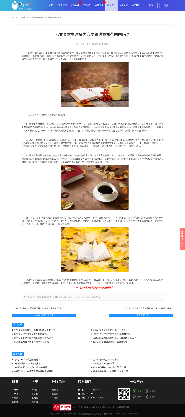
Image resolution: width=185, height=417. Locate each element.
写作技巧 (55, 398)
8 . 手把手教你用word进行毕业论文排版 (109, 371)
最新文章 (35, 398)
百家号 (152, 397)
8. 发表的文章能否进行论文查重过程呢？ (110, 342)
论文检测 (15, 390)
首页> (14, 18)
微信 (139, 391)
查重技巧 (55, 394)
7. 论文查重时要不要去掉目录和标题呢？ (31, 342)
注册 (166, 5)
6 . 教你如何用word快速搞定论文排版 (108, 367)
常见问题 (35, 394)
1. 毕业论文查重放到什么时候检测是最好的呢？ (34, 330)
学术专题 (123, 5)
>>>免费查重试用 (141, 315)
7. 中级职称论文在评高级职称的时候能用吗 (32, 371)
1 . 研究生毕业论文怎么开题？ (26, 359)
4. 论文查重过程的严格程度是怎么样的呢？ (111, 334)
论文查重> (21, 18)
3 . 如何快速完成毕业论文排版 (26, 363)
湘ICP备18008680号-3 (113, 414)
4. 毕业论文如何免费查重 (102, 363)
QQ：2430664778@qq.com (90, 390)
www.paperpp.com (73, 414)
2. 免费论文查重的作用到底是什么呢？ (109, 330)
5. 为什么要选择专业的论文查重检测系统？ (32, 338)
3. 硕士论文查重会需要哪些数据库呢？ (30, 334)
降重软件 (75, 5)
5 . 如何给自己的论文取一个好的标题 (29, 367)
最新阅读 (17, 324)
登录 (151, 5)
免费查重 (99, 5)
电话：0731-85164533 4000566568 (94, 398)
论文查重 (62, 5)
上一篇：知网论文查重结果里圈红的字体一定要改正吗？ (37, 308)
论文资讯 (111, 5)
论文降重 (15, 394)
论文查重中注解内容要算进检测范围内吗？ (45, 18)
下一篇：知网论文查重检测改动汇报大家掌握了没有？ (148, 308)
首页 (50, 5)
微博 (139, 397)
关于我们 (136, 5)
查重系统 (67, 162)
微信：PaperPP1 (87, 394)
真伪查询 (87, 5)
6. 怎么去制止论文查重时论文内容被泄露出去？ (113, 338)
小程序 (152, 391)
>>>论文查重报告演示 (44, 315)
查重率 (132, 221)
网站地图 (35, 402)
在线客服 (182, 240)
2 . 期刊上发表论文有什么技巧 (105, 359)
